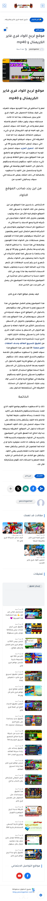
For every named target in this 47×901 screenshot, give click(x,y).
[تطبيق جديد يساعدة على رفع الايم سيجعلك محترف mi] (33, 720)
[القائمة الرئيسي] (42, 6)
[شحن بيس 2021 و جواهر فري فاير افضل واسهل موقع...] (33, 643)
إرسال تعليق (34, 586)
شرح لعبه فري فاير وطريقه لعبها (36, 539)
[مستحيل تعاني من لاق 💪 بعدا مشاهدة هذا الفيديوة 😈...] (33, 613)
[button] (33, 489)
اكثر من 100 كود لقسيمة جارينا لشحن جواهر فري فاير (15, 661)
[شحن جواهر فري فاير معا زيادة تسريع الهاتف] (33, 765)
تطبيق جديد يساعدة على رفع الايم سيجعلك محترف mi (14, 722)
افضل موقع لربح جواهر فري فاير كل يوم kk (15, 692)
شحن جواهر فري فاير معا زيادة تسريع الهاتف (14, 766)
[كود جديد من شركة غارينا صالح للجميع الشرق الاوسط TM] (33, 735)
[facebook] (27, 876)
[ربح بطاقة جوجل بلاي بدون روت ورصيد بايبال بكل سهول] (33, 839)
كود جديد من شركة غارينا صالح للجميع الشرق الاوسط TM (15, 737)
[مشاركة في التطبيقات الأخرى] (11, 489)
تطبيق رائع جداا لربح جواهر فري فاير (14, 854)
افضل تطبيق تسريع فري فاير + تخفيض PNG (14, 678)
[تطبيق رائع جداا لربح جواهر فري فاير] (33, 854)
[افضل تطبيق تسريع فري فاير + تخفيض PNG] (33, 676)
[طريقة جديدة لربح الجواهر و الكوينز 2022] (33, 811)
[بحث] (4, 6)
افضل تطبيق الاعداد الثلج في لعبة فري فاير (14, 707)
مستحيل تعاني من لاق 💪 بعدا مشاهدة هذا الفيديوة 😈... (14, 615)
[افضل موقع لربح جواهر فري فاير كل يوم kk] (33, 691)
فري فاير (39, 30)
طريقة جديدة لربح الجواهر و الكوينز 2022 (16, 813)
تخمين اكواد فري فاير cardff (35, 561)
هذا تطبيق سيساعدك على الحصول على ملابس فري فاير (14, 796)
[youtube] (19, 876)
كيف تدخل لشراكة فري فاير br (16, 20)
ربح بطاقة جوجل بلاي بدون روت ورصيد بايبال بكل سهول (14, 841)
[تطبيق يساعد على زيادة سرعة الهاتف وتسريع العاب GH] (33, 750)
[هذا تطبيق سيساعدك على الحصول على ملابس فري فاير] (33, 793)
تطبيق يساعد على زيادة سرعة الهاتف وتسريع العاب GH (15, 751)
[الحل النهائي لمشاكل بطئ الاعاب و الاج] (33, 779)
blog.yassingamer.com (23, 892)
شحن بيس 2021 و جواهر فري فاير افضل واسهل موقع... (14, 645)
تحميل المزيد (27, 148)
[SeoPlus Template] (33, 889)
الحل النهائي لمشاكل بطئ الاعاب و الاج (14, 779)
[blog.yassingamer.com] (23, 5)
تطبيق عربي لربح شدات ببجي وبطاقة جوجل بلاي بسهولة (15, 630)
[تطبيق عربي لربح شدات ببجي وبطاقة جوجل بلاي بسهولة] (33, 628)
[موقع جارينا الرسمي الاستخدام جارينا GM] (33, 826)
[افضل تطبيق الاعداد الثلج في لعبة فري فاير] (33, 705)
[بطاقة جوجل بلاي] (21, 897)
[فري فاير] (26, 897)
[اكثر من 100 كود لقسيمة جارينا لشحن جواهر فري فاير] (33, 658)
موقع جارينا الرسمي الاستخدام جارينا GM (14, 826)
